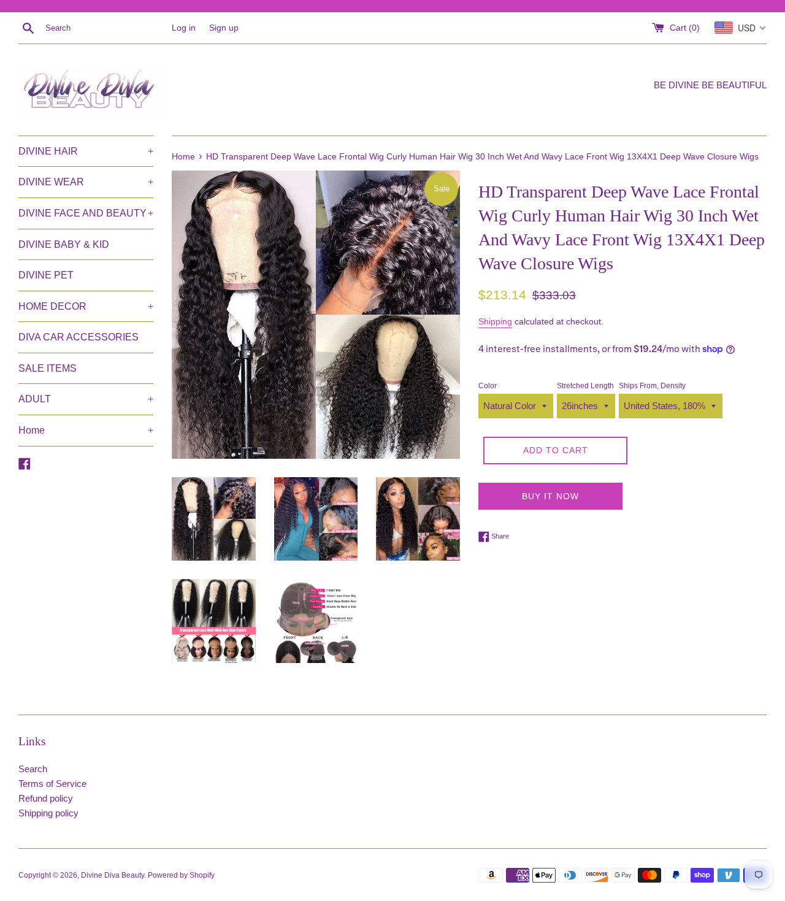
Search (32, 769)
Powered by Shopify (181, 875)
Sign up (224, 28)
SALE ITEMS (47, 368)
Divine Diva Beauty (112, 875)
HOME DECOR (85, 306)
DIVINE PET (46, 275)
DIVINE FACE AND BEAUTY (85, 213)
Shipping (495, 321)
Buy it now (550, 496)
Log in (184, 28)
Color (487, 385)
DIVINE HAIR (85, 151)
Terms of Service (52, 783)
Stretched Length (585, 385)
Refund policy (45, 798)
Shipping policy (48, 813)
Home (85, 430)
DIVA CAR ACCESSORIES (78, 337)
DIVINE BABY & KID (63, 244)
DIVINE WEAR (85, 182)
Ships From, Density (652, 385)
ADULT (85, 399)
